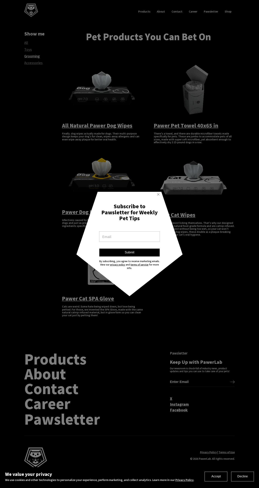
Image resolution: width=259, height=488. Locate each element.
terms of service (139, 264)
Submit (129, 252)
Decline (242, 476)
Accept (216, 476)
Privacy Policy (184, 480)
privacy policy (117, 264)
